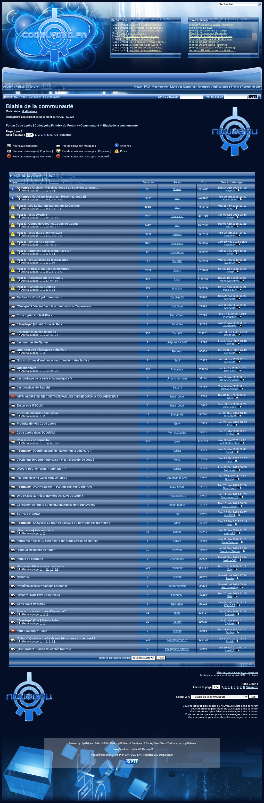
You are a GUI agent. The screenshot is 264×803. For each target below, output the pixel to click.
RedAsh (177, 351)
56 (51, 244)
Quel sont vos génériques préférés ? (41, 349)
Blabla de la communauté (39, 106)
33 (51, 334)
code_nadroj (177, 504)
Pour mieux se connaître (33, 440)
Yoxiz (177, 459)
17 (51, 217)
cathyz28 (229, 533)
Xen (177, 198)
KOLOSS (177, 603)
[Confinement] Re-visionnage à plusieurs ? (62, 450)
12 (47, 569)
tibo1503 (229, 515)
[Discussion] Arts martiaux (35, 530)
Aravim (177, 576)
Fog (177, 513)
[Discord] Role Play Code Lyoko (38, 594)
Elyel (230, 253)
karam (177, 540)
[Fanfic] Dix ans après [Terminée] (208, 44)
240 (54, 235)
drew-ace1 (230, 370)
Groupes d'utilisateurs (213, 86)
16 (47, 217)
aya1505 (229, 262)
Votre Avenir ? (37, 214)
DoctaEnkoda (229, 542)
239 (48, 235)
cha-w (229, 226)
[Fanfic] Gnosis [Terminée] (204, 41)
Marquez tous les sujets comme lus (237, 672)
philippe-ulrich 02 (177, 342)
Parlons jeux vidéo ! (41, 286)
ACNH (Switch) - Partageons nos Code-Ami (62, 486)
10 (53, 262)
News (138, 86)
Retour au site (251, 86)
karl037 (229, 650)
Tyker (230, 397)
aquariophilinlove (177, 477)
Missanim (229, 235)
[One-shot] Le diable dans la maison (211, 36)
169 (48, 271)
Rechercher (160, 86)
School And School (41, 241)
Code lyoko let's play (31, 603)
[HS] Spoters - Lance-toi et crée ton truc (44, 648)
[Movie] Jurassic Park (47, 324)
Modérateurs (29, 111)
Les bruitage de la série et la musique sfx (44, 378)
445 (60, 199)
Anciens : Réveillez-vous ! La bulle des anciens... (65, 187)
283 (60, 208)
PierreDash (177, 315)
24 (51, 370)
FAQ (147, 86)
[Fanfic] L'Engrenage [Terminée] (208, 33)
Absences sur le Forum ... (45, 277)
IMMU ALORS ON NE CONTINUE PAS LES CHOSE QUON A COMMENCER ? (67, 396)
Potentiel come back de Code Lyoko (211, 39)
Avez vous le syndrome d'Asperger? (41, 611)
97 (56, 226)
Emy (177, 423)
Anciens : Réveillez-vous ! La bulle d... (212, 50)
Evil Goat (229, 298)
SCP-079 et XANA (28, 513)
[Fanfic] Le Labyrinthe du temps (208, 30)
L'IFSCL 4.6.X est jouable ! (138, 39)
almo (177, 522)
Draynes (230, 190)
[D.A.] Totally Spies (46, 620)
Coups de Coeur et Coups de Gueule (53, 223)
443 (48, 199)
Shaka (177, 189)
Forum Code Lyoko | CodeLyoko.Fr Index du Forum (41, 125)
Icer (229, 461)
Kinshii (177, 531)
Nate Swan (177, 486)
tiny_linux (229, 470)
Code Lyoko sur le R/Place (34, 315)
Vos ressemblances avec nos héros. (41, 566)
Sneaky (229, 479)
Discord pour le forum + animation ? (41, 468)
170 (54, 271)
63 (47, 280)
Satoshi (177, 387)
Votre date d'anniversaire (45, 232)
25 (56, 370)
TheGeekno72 (177, 495)
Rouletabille (230, 199)
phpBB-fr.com (189, 743)
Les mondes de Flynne (32, 342)
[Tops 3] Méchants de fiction (36, 549)
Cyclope (229, 623)
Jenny (177, 270)
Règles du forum (26, 86)
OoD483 (177, 261)
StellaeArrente (229, 388)
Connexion (35, 96)
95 (47, 226)
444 (54, 199)
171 (60, 271)
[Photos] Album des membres (48, 268)
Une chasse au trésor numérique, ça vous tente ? (50, 495)
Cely (177, 441)
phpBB (84, 743)
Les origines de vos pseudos (36, 331)
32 (47, 334)
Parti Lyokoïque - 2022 (32, 630)
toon (177, 612)
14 (56, 569)
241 (60, 235)
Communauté (89, 125)
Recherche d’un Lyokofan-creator (39, 297)
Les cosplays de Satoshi (33, 387)
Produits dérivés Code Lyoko (36, 423)
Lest (177, 279)
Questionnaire (26, 367)
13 (51, 569)
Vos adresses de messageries (48, 259)
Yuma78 (177, 333)
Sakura (177, 234)
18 (56, 217)
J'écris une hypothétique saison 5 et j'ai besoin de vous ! (55, 459)
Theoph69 (177, 414)
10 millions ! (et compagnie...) (143, 36)
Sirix (229, 596)
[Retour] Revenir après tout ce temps (42, 477)
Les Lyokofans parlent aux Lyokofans (54, 205)
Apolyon (177, 288)
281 (48, 208)
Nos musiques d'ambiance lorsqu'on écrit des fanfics (53, 360)
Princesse (177, 216)
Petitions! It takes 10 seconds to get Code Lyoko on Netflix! (57, 540)
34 (56, 334)
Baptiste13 (177, 297)
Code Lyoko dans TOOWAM (36, 432)
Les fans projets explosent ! (145, 50)
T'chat (235, 86)
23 (47, 370)
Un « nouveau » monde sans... (147, 41)
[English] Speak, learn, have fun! (50, 250)
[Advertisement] (132, 781)
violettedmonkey (229, 443)
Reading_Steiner (230, 551)
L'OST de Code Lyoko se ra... (146, 30)
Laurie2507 (229, 325)
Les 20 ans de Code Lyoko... (146, 47)
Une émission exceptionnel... (146, 27)
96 (51, 226)
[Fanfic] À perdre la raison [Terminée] (211, 24)
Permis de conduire (30, 558)
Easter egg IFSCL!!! (30, 405)
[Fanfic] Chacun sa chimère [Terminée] (212, 47)
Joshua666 (177, 558)
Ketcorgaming (177, 585)
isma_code (177, 396)
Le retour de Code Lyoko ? (145, 44)
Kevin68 (230, 343)
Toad (230, 208)
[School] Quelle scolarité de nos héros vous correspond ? (56, 638)
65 (56, 280)
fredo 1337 (229, 289)
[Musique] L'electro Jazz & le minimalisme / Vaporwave (54, 306)
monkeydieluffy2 (229, 280)
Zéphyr (230, 434)
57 (56, 244)
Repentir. (23, 576)
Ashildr (230, 217)
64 (51, 280)
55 (47, 244)
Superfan (177, 324)
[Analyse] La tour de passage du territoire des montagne (71, 522)
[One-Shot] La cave (201, 27)
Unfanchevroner (177, 378)
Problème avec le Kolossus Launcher (42, 585)
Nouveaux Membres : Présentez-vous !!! (59, 196)
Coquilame (177, 252)
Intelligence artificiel (177, 648)
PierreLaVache (177, 432)
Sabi (177, 360)
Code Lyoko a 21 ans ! (132, 33)
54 (47, 443)
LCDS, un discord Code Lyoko (37, 413)
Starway (229, 614)
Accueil (8, 86)
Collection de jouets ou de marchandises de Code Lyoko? (56, 504)
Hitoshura (229, 334)
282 (54, 208)
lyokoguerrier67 (177, 639)
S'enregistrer (53, 96)
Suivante (65, 134)
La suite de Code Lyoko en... (146, 24)
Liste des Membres (183, 86)
